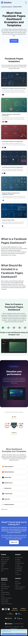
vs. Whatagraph (18, 570)
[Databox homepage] (26, 2)
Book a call (14, 542)
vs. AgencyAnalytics (19, 563)
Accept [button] (14, 634)
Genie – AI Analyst (5, 559)
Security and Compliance (6, 603)
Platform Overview (5, 557)
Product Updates (4, 599)
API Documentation (5, 586)
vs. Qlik (16, 572)
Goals (2, 566)
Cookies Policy (14, 628)
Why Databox (18, 583)
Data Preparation (4, 568)
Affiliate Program (4, 601)
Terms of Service (8, 626)
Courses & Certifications (6, 598)
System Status (4, 588)
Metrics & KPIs (4, 561)
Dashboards (3, 563)
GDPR (22, 626)
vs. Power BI (18, 561)
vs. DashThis (18, 574)
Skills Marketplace (5, 592)
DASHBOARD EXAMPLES (6, 6)
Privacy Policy (16, 626)
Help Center (3, 584)
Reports (3, 565)
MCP (2, 570)
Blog (2, 590)
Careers (16, 585)
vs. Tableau (17, 559)
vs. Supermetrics (18, 566)
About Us (17, 581)
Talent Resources (19, 588)
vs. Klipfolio (17, 565)
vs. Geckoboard (18, 568)
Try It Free (14, 40)
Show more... (4, 509)
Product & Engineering (20, 586)
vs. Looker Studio (19, 557)
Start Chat (3, 582)
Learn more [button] (8, 631)
